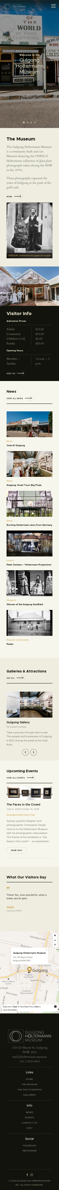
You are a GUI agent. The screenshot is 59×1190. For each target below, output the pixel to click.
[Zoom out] (55, 940)
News (9, 441)
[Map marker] (29, 970)
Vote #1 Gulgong (16, 445)
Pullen (10, 644)
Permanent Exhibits (16, 726)
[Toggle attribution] (55, 1007)
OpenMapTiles (26, 1006)
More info (16, 850)
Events (10, 560)
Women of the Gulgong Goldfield (25, 604)
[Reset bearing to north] (55, 945)
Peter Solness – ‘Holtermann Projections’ (29, 564)
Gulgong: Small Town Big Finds (24, 485)
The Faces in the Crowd (23, 804)
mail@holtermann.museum (29, 1057)
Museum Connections (18, 639)
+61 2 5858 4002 (30, 1061)
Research (11, 600)
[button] (25, 752)
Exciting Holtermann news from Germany (29, 524)
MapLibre (7, 1006)
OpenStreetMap (10, 1009)
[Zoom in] (55, 935)
